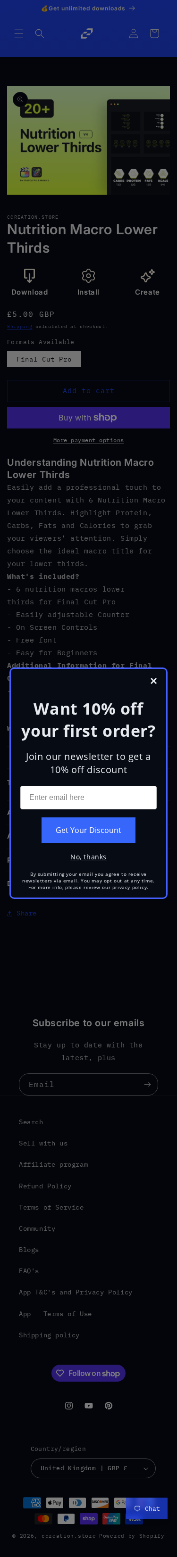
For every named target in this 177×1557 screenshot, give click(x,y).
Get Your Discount (88, 830)
